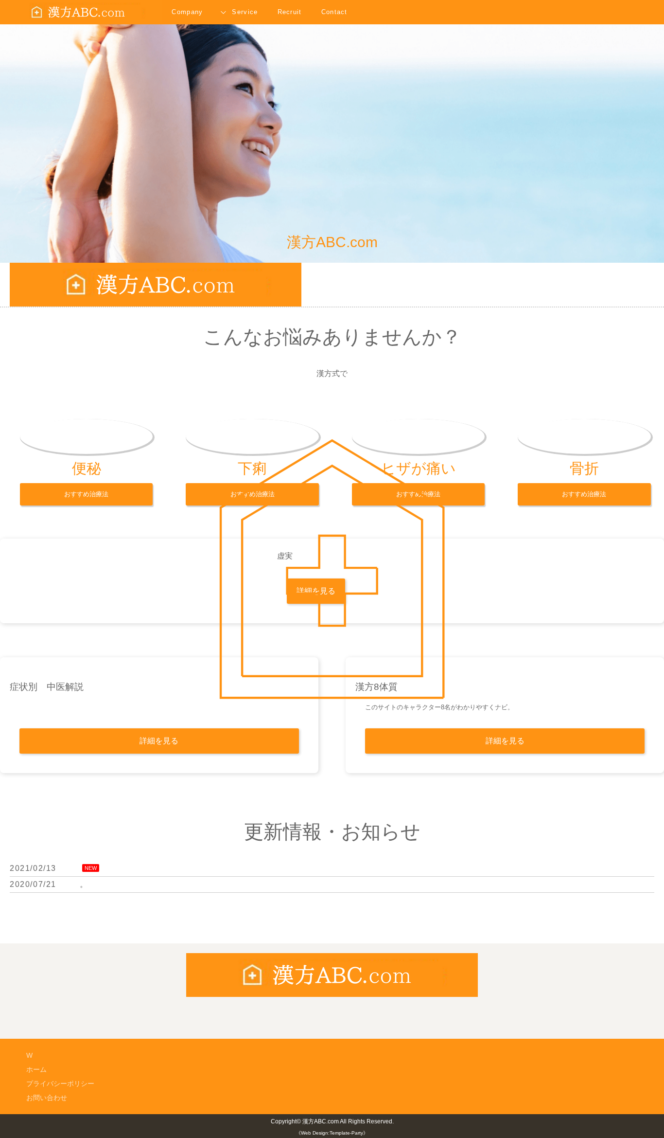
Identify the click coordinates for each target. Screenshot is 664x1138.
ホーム (36, 1069)
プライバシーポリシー (60, 1083)
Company (187, 12)
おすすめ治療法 (86, 494)
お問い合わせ (46, 1098)
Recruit (290, 12)
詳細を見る (159, 741)
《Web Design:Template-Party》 (332, 1133)
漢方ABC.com (320, 1121)
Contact (334, 12)
